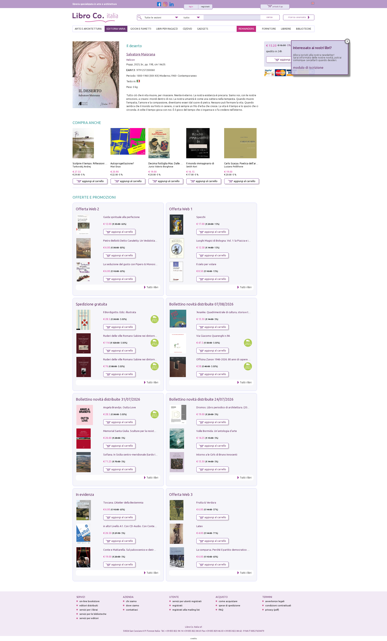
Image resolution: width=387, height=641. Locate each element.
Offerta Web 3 (180, 494)
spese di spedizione (229, 605)
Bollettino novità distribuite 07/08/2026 (201, 304)
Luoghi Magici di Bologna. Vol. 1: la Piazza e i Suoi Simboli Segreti (234, 240)
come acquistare (228, 601)
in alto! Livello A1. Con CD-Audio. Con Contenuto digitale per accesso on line (147, 526)
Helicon (130, 59)
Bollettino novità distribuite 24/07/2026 (201, 399)
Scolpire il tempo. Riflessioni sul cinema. (95, 163)
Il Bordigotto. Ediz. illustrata (119, 312)
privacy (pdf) (272, 609)
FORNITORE (269, 28)
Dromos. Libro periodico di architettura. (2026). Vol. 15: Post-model (235, 407)
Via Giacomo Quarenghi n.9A (213, 335)
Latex (199, 526)
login (191, 7)
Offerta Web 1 (180, 209)
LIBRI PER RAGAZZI (167, 28)
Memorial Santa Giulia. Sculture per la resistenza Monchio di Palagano (144, 430)
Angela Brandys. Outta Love (119, 407)
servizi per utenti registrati (187, 601)
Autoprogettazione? (122, 163)
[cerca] (269, 17)
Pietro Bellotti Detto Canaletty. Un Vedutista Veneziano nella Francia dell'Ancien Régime (154, 240)
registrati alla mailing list (186, 609)
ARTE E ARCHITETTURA (88, 28)
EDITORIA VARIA (116, 28)
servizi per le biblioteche (92, 614)
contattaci (132, 609)
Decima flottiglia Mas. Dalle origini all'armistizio (175, 163)
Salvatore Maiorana (140, 54)
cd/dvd (187, 28)
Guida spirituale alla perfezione (121, 217)
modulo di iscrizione (308, 67)
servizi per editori (89, 618)
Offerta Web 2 (87, 209)
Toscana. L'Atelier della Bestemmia (123, 502)
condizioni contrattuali (278, 605)
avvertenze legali (274, 601)
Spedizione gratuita (91, 304)
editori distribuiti (88, 605)
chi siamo (131, 601)
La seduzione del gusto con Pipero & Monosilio (130, 264)
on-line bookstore (89, 601)
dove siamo (132, 605)
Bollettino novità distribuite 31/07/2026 (108, 399)
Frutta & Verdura (206, 502)
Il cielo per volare (206, 264)
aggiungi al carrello (92, 181)
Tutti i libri (152, 287)
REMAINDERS (246, 28)
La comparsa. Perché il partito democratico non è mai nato (230, 549)
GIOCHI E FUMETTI (140, 28)
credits (193, 638)
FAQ (221, 609)
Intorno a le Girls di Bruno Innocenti (216, 454)
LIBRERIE (286, 28)
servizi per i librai (88, 609)
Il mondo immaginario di (200, 163)
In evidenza (85, 494)
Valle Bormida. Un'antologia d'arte (216, 430)
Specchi (200, 217)
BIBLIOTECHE (303, 28)
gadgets (202, 28)
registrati (205, 7)
